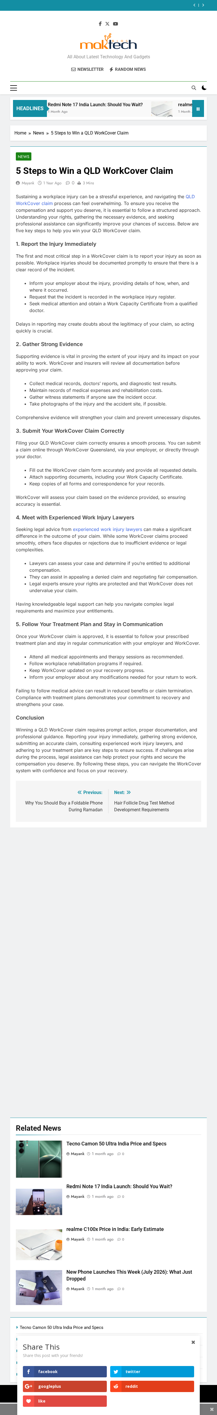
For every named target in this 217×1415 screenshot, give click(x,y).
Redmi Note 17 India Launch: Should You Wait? (82, 104)
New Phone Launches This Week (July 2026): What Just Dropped (116, 5)
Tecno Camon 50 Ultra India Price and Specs (116, 1144)
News (23, 156)
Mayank (28, 183)
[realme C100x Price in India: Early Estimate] (149, 112)
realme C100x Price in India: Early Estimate (115, 1229)
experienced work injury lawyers (107, 529)
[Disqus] (108, 898)
